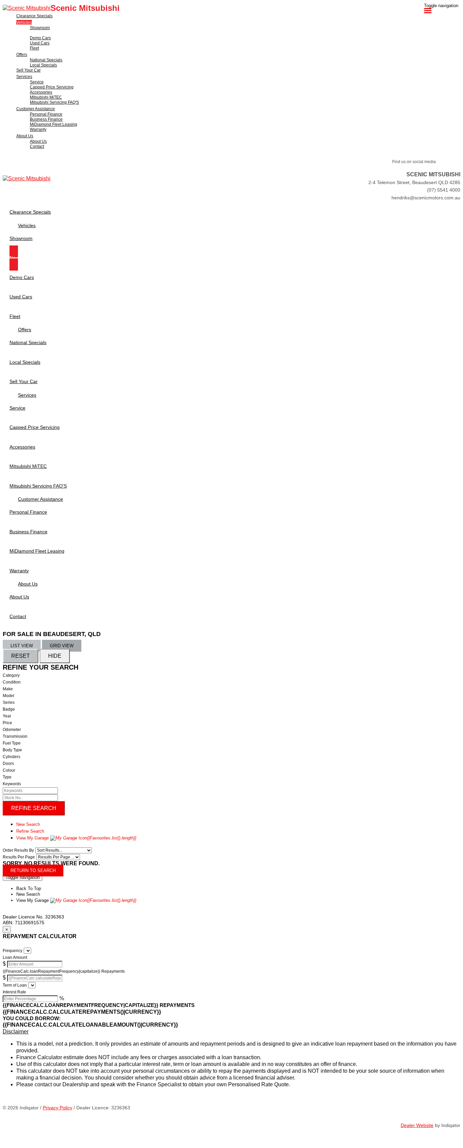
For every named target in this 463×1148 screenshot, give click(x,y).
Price (7, 722)
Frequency (12, 950)
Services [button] (24, 76)
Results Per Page (19, 857)
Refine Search (33, 808)
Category (11, 675)
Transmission (15, 736)
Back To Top (28, 888)
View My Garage (76, 837)
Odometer (12, 729)
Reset (20, 656)
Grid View (62, 645)
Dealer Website (417, 1125)
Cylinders (11, 756)
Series (9, 702)
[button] (231, 1031)
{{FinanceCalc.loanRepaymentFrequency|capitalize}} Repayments (64, 971)
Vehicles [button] (24, 22)
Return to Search (33, 870)
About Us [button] (24, 136)
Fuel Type (12, 743)
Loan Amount (15, 957)
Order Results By (18, 850)
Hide (54, 656)
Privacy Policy (57, 1107)
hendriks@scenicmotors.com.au (425, 197)
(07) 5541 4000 (443, 190)
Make (8, 689)
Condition (12, 682)
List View (22, 645)
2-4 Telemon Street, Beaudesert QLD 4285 (414, 182)
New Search (28, 824)
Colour (9, 770)
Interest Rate (14, 992)
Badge (9, 709)
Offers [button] (21, 54)
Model (8, 695)
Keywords (12, 783)
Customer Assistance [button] (35, 108)
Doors (8, 763)
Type (7, 777)
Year (7, 716)
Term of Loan (15, 985)
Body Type (12, 750)
